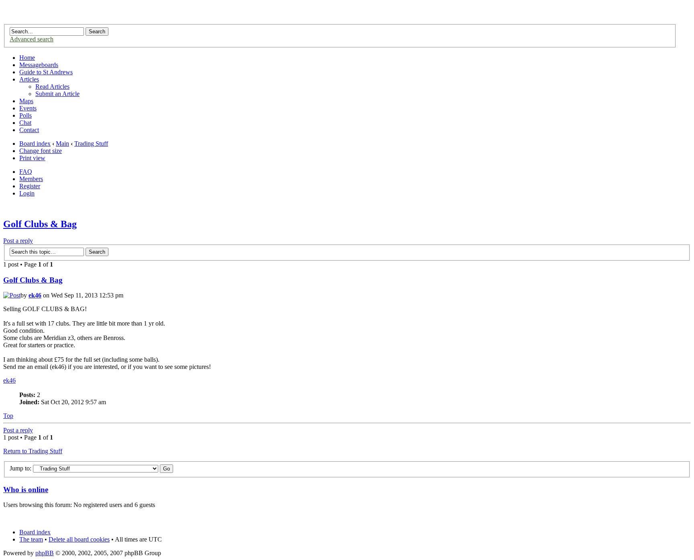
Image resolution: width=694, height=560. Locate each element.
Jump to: (20, 468)
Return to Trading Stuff (32, 451)
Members (31, 178)
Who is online (25, 489)
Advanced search (31, 39)
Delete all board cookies (79, 539)
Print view (32, 158)
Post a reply (18, 240)
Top (8, 415)
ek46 (35, 295)
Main (62, 143)
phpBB (44, 553)
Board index (35, 143)
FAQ (25, 171)
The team (31, 539)
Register (29, 186)
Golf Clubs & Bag (40, 224)
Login (27, 193)
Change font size (40, 150)
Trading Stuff (91, 143)
